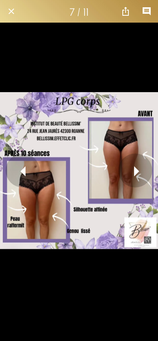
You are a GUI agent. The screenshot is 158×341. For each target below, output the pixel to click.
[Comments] (146, 11)
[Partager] (125, 11)
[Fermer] (11, 11)
